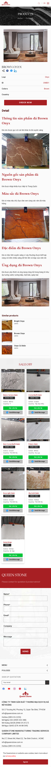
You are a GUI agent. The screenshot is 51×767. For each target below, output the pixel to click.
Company (8, 626)
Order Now (25, 102)
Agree (25, 762)
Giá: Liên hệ (13, 408)
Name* (7, 594)
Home (20, 18)
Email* (6, 615)
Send (25, 651)
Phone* (7, 605)
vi (42, 3)
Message (8, 637)
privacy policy (11, 756)
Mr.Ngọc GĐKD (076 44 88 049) (15, 726)
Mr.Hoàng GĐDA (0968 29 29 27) (15, 723)
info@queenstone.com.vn (12, 713)
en (44, 3)
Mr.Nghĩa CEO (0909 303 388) (14, 720)
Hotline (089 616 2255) (11, 717)
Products (29, 18)
